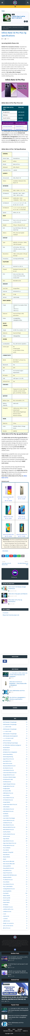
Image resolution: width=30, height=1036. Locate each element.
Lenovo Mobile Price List (15, 820)
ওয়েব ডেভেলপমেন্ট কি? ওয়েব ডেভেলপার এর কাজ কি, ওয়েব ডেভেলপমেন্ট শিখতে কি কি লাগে (18, 957)
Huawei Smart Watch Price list (15, 804)
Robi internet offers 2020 (15, 863)
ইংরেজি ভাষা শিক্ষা (15, 916)
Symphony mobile (15, 877)
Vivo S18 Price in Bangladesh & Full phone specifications (17, 698)
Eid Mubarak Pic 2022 (15, 779)
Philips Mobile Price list (15, 845)
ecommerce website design (15, 777)
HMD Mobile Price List (15, 793)
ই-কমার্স (15, 914)
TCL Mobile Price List (15, 879)
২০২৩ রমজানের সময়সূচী (15, 731)
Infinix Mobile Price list (15, 809)
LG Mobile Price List (15, 822)
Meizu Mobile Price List (15, 825)
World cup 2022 (15, 897)
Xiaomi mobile (15, 900)
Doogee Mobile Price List (15, 774)
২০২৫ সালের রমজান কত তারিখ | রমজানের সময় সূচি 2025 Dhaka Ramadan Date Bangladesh (18, 674)
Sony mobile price (15, 870)
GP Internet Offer (15, 790)
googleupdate (15, 788)
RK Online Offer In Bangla (19, 1033)
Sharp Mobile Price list (15, 868)
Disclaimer (20, 1029)
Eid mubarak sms (15, 781)
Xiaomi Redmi (15, 902)
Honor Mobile (15, 795)
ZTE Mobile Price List (15, 907)
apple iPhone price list (15, 759)
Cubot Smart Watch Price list (15, 772)
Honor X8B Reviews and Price (17, 690)
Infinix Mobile (9, 27)
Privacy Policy (18, 1030)
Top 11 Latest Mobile (15, 886)
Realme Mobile (15, 856)
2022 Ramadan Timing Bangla (15, 724)
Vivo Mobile (15, 893)
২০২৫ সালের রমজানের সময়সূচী (15, 738)
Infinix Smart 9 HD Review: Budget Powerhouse (17, 587)
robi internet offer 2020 (15, 861)
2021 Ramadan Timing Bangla (15, 722)
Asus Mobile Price (15, 761)
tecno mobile (15, 882)
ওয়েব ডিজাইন (15, 918)
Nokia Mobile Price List (15, 829)
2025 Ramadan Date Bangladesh (15, 736)
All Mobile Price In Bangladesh (15, 752)
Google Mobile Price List (15, 786)
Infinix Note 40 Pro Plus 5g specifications (15, 600)
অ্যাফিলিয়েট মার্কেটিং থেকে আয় (15, 909)
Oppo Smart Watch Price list (15, 843)
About (14, 1029)
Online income (15, 836)
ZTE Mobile (15, 904)
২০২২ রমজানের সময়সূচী (15, 726)
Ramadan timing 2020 (15, 852)
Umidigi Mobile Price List (15, 888)
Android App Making (15, 754)
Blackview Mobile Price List (15, 765)
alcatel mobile (15, 747)
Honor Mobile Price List (15, 797)
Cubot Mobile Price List (15, 770)
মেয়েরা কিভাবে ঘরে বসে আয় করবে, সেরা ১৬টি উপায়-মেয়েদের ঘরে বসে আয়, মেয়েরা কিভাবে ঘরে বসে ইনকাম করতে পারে (14, 998)
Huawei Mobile (15, 802)
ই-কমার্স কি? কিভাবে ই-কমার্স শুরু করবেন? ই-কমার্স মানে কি (18, 17)
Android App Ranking (15, 756)
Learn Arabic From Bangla (15, 818)
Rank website (15, 854)
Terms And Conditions (8, 1030)
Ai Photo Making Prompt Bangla (15, 743)
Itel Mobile (15, 813)
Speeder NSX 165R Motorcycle (15, 875)
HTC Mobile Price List (15, 800)
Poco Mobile (15, 850)
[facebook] (15, 6)
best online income (15, 763)
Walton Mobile (15, 895)
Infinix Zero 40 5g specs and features (17, 593)
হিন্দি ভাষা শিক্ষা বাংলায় (15, 928)
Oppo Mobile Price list (15, 841)
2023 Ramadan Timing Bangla (15, 729)
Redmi (15, 859)
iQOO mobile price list (15, 811)
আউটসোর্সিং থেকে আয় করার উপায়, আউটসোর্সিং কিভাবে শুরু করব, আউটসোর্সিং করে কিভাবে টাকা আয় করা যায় (18, 972)
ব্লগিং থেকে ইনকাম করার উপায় (15, 925)
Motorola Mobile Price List (15, 827)
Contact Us (25, 1030)
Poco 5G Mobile (15, 847)
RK (3, 38)
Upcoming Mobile (15, 891)
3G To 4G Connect (15, 740)
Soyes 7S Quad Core (15, 872)
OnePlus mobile (15, 831)
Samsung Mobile (15, 866)
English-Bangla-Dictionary (15, 784)
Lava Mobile (15, 815)
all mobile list (15, 749)
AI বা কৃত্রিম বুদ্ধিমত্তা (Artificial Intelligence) (15, 745)
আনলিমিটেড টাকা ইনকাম (15, 911)
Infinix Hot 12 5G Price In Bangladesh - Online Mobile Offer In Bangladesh (18, 683)
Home (4, 27)
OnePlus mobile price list (15, 834)
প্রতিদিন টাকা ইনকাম (15, 921)
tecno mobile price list (15, 884)
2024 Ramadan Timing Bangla (15, 733)
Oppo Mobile (15, 838)
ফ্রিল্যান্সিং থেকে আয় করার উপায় (15, 923)
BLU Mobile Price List (15, 768)
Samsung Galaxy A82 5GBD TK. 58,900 (8, 498)
